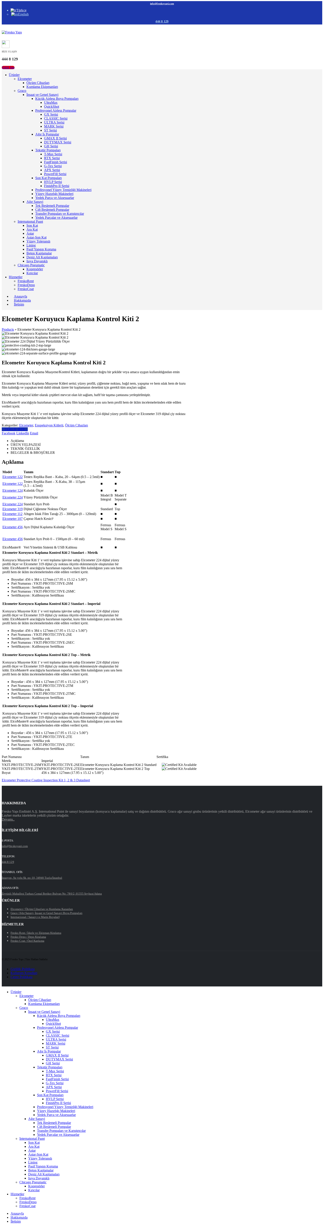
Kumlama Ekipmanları (42, 87)
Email (34, 433)
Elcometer (25, 79)
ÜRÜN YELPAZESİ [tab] (26, 445)
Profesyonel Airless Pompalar (55, 110)
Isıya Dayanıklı (37, 261)
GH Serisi (51, 146)
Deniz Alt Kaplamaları (42, 257)
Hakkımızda (19, 1217)
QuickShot (51, 106)
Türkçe (21, 10)
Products (8, 329)
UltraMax (51, 102)
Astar (30, 233)
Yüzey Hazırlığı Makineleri (54, 194)
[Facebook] (2, 823)
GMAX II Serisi (55, 138)
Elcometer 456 (12, 527)
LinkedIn (22, 433)
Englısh (23, 14)
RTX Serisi (52, 158)
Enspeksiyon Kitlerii (49, 425)
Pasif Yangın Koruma (41, 249)
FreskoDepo (26, 285)
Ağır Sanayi (34, 202)
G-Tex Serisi (53, 166)
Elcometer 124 (12, 490)
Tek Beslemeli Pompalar (52, 206)
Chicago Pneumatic (31, 265)
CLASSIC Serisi (55, 118)
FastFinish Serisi (55, 162)
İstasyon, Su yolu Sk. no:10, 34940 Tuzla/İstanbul (32, 877)
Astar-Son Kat (36, 237)
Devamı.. (8, 819)
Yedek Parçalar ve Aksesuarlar (56, 217)
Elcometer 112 (12, 514)
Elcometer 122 (12, 477)
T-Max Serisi (53, 154)
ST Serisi (50, 130)
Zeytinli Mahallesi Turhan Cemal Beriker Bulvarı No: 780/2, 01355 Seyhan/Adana (52, 893)
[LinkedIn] (6, 823)
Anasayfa (17, 1213)
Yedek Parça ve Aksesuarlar (54, 198)
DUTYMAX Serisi (57, 142)
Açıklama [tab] (17, 441)
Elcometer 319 (12, 509)
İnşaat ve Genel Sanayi (42, 94)
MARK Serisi (53, 126)
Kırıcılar (32, 273)
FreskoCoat (26, 289)
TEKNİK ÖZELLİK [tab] (25, 448)
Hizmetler (15, 277)
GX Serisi (51, 114)
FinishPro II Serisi (56, 186)
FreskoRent (26, 281)
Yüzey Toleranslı (38, 241)
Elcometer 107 (12, 519)
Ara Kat (32, 229)
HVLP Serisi (53, 182)
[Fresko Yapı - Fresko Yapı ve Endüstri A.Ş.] (12, 32)
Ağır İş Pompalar (47, 134)
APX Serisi (52, 170)
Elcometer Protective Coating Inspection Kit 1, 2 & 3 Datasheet (46, 780)
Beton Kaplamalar (39, 253)
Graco (22, 91)
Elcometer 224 (12, 497)
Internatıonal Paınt (30, 221)
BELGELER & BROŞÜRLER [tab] (33, 452)
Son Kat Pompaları (48, 178)
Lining (31, 245)
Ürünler (14, 75)
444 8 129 (161, 21)
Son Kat (32, 225)
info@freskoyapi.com (162, 3)
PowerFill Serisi (55, 174)
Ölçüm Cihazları (37, 83)
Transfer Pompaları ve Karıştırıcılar (59, 213)
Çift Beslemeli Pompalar (52, 209)
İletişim (19, 304)
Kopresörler (34, 269)
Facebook (8, 433)
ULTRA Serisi (54, 122)
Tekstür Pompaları (48, 150)
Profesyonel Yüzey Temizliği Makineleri (63, 190)
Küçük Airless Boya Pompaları (56, 98)
